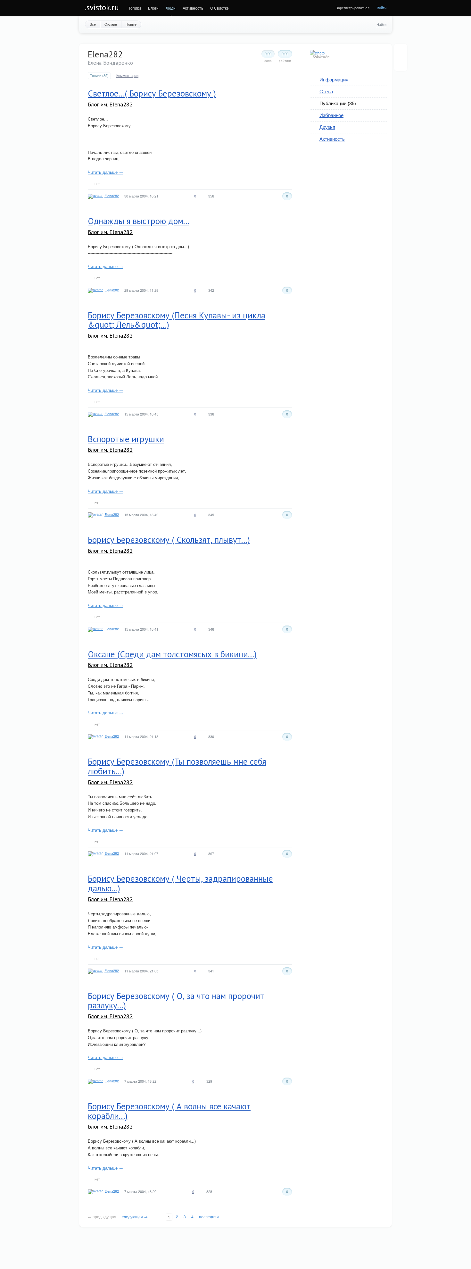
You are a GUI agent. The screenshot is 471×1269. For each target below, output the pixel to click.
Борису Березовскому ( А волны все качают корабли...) (169, 1111)
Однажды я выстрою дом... (138, 220)
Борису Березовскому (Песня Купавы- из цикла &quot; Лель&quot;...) (176, 320)
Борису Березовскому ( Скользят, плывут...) (169, 539)
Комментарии (127, 75)
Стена (326, 91)
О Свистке (219, 8)
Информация (333, 79)
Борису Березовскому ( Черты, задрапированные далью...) (180, 883)
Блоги (153, 8)
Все (93, 24)
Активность (193, 8)
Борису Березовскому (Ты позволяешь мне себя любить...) (177, 766)
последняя (209, 1216)
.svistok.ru (102, 7)
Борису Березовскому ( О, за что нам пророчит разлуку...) (176, 1000)
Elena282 (111, 195)
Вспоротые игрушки (126, 438)
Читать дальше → (105, 172)
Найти (381, 24)
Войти (381, 7)
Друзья (327, 126)
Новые (131, 24)
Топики (134, 8)
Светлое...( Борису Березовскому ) (152, 93)
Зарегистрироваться (352, 7)
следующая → (135, 1216)
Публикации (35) (337, 103)
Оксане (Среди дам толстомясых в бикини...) (172, 654)
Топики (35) (99, 75)
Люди (171, 8)
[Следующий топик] (401, 62)
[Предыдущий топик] (401, 52)
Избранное (331, 115)
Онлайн (110, 24)
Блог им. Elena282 (110, 104)
